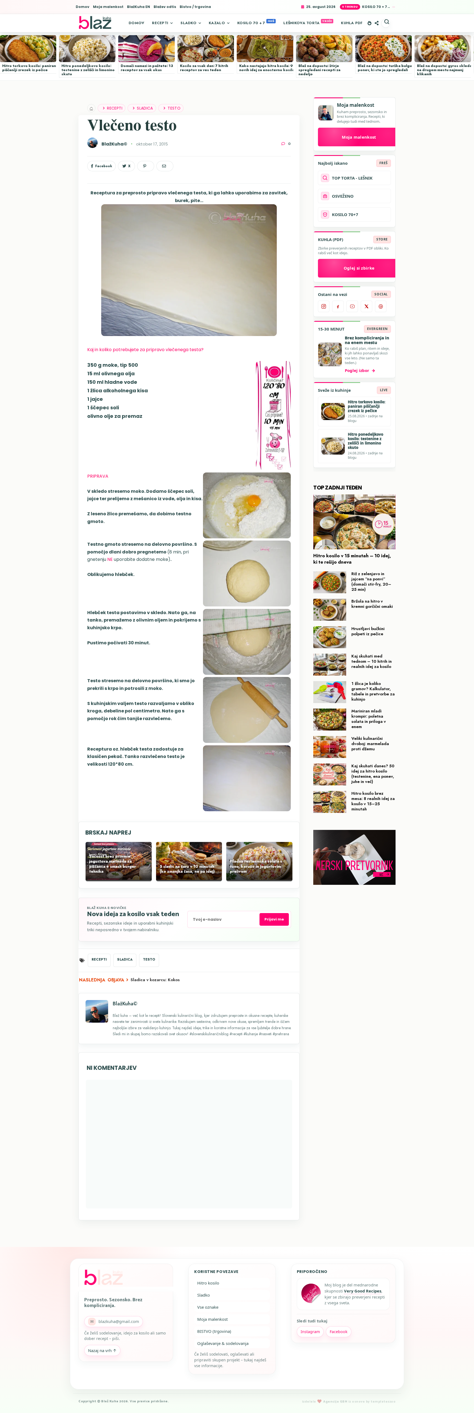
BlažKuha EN (138, 7)
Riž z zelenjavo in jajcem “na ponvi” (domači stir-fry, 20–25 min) (371, 581)
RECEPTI (160, 23)
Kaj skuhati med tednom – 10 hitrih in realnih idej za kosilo (371, 661)
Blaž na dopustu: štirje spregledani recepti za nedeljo (319, 70)
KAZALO (217, 23)
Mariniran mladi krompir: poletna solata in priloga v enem (368, 719)
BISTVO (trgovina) (214, 1331)
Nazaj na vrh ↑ (102, 1350)
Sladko (203, 1295)
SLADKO (188, 23)
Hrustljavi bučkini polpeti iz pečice (368, 631)
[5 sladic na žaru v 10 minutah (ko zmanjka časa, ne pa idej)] (189, 878)
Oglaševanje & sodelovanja (223, 1343)
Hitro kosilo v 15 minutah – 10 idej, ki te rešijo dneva (352, 558)
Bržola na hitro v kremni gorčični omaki (372, 603)
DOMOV (136, 23)
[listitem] (323, 306)
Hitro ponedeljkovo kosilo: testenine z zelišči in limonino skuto (88, 70)
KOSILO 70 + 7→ (376, 6)
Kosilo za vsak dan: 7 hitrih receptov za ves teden (204, 67)
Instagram (310, 1331)
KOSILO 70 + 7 (251, 23)
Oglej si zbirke (359, 268)
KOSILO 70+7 (345, 214)
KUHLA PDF (351, 23)
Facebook (339, 1331)
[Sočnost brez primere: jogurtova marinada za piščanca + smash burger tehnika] (119, 878)
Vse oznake (207, 1307)
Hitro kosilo (208, 1283)
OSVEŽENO (343, 196)
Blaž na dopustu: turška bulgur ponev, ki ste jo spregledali (385, 67)
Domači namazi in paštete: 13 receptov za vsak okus (147, 67)
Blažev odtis (165, 7)
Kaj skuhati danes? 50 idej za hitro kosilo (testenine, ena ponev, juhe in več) (372, 774)
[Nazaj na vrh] (460, 1400)
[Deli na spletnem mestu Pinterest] (145, 166)
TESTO (174, 108)
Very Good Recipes (362, 1291)
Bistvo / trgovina (195, 7)
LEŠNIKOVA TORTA (301, 23)
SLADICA (145, 108)
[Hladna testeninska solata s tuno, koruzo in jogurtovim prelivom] (259, 878)
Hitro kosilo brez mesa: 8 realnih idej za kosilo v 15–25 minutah (373, 801)
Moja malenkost (108, 7)
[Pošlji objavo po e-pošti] (164, 166)
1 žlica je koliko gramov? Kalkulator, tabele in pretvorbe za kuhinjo (373, 691)
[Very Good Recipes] (311, 1294)
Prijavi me (274, 919)
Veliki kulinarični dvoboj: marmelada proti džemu (370, 743)
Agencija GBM (335, 1401)
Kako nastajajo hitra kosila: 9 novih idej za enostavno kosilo (267, 67)
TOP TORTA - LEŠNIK (352, 178)
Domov (82, 7)
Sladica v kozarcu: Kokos (155, 980)
